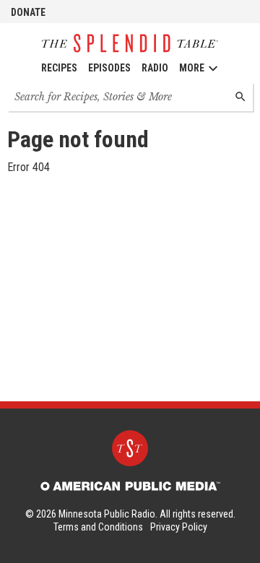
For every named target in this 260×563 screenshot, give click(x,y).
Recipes (59, 68)
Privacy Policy (178, 527)
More (191, 68)
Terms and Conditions (98, 527)
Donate (28, 12)
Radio (155, 68)
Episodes (109, 68)
